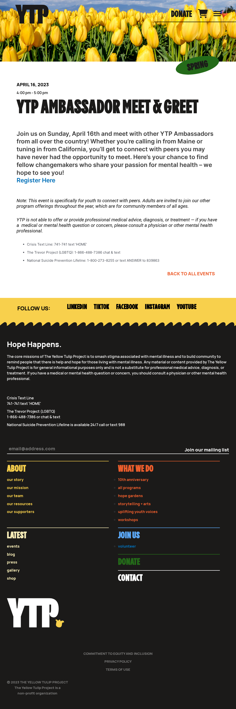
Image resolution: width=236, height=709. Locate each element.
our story (15, 479)
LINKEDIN (77, 307)
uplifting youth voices (138, 511)
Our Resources (19, 503)
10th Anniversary (133, 479)
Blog (11, 554)
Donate (181, 14)
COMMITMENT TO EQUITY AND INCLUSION (118, 653)
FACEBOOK (127, 307)
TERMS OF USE (118, 669)
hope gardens (130, 495)
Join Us (129, 535)
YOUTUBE (186, 307)
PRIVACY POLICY (118, 661)
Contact (130, 578)
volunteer (127, 546)
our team (15, 495)
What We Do (135, 469)
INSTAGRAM (157, 307)
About (16, 469)
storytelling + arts (134, 503)
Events (13, 546)
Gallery (13, 570)
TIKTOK (101, 307)
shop (11, 578)
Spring (197, 66)
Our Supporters (20, 511)
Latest (17, 535)
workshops (128, 519)
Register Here (37, 180)
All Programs (129, 487)
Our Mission (17, 487)
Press (12, 562)
